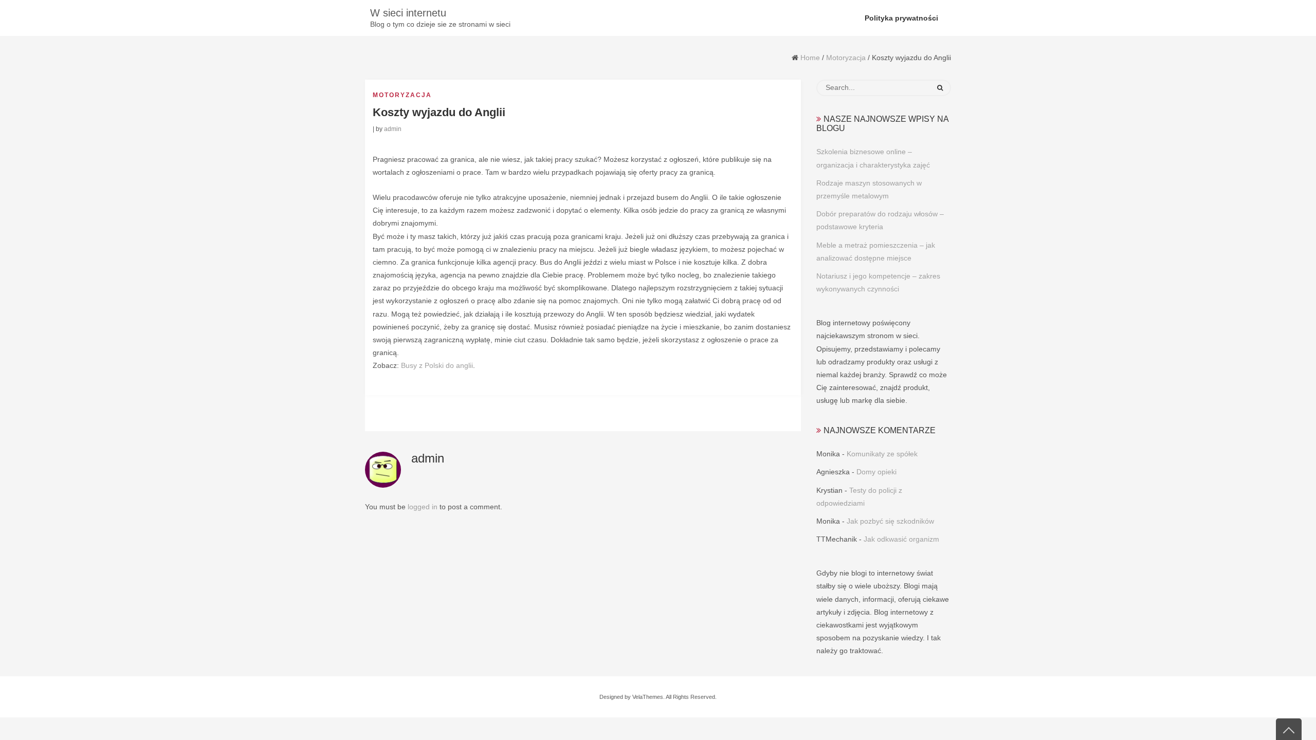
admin (392, 129)
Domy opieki (876, 472)
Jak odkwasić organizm (901, 539)
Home (810, 57)
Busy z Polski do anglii (437, 365)
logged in (422, 507)
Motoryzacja (846, 57)
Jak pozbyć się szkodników (890, 521)
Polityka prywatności (901, 18)
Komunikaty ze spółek (882, 454)
